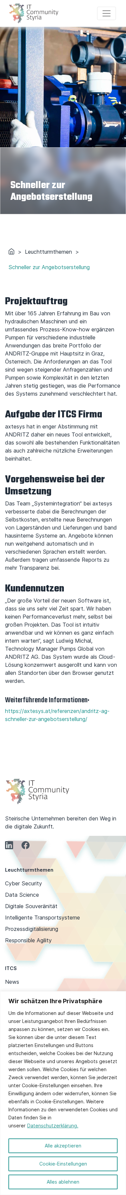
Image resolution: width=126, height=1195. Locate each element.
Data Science (22, 894)
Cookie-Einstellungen (63, 1164)
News (12, 981)
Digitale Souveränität (31, 906)
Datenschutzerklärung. (52, 1125)
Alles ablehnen (63, 1182)
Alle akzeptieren (63, 1145)
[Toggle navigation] (106, 13)
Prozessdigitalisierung (31, 929)
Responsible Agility (28, 940)
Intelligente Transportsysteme (42, 917)
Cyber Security (23, 883)
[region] (63, 1093)
